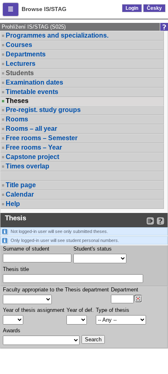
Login (132, 8)
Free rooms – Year (34, 147)
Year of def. (80, 310)
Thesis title (16, 269)
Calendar (20, 194)
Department (124, 290)
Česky (154, 8)
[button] (10, 9)
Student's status (92, 249)
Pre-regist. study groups (43, 109)
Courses (19, 44)
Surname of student (26, 249)
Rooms (17, 119)
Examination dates (34, 82)
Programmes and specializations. (57, 35)
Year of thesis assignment (33, 310)
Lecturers (20, 63)
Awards (11, 330)
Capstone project (32, 156)
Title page (21, 184)
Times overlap (27, 166)
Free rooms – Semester (41, 137)
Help (13, 203)
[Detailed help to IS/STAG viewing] (160, 221)
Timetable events (32, 91)
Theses (17, 101)
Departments (26, 54)
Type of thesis (112, 310)
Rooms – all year (31, 128)
